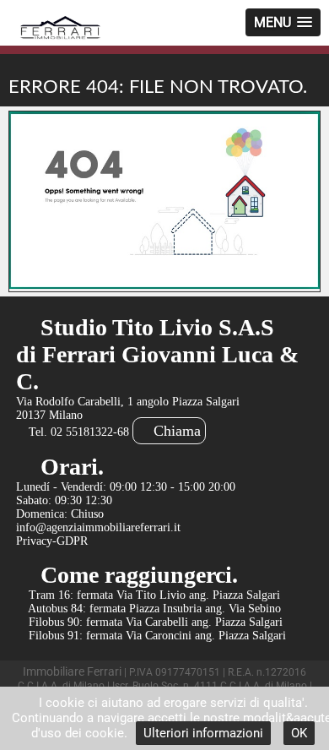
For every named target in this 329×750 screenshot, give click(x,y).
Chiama (175, 430)
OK (299, 733)
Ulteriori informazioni (203, 733)
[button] (283, 22)
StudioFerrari (61, 28)
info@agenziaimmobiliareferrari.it (98, 527)
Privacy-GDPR (52, 541)
